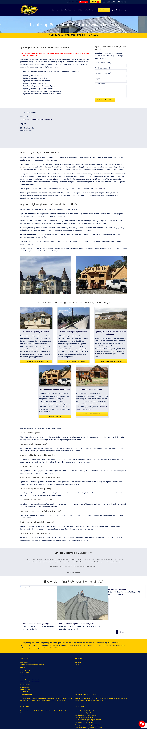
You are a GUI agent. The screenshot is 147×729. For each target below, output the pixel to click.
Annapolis (32, 713)
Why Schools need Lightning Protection (111, 592)
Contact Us (78, 665)
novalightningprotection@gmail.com (38, 119)
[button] (125, 10)
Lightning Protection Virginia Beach (84, 715)
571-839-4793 (32, 665)
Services (77, 667)
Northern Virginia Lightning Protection (85, 713)
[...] (36, 632)
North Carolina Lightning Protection (84, 720)
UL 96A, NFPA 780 (99, 189)
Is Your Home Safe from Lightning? (45, 605)
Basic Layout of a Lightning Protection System (82, 605)
